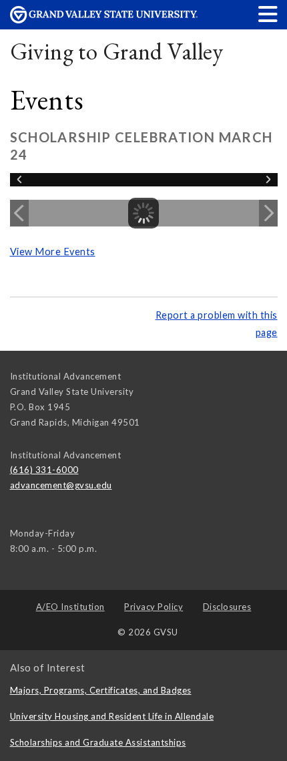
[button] (268, 14)
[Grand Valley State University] (104, 19)
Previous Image (19, 213)
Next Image (268, 213)
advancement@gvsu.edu (61, 485)
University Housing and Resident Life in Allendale (112, 716)
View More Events (52, 251)
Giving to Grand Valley (117, 51)
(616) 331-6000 (44, 469)
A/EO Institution (70, 606)
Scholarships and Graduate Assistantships (98, 742)
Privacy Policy (153, 606)
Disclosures (227, 606)
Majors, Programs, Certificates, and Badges (101, 690)
